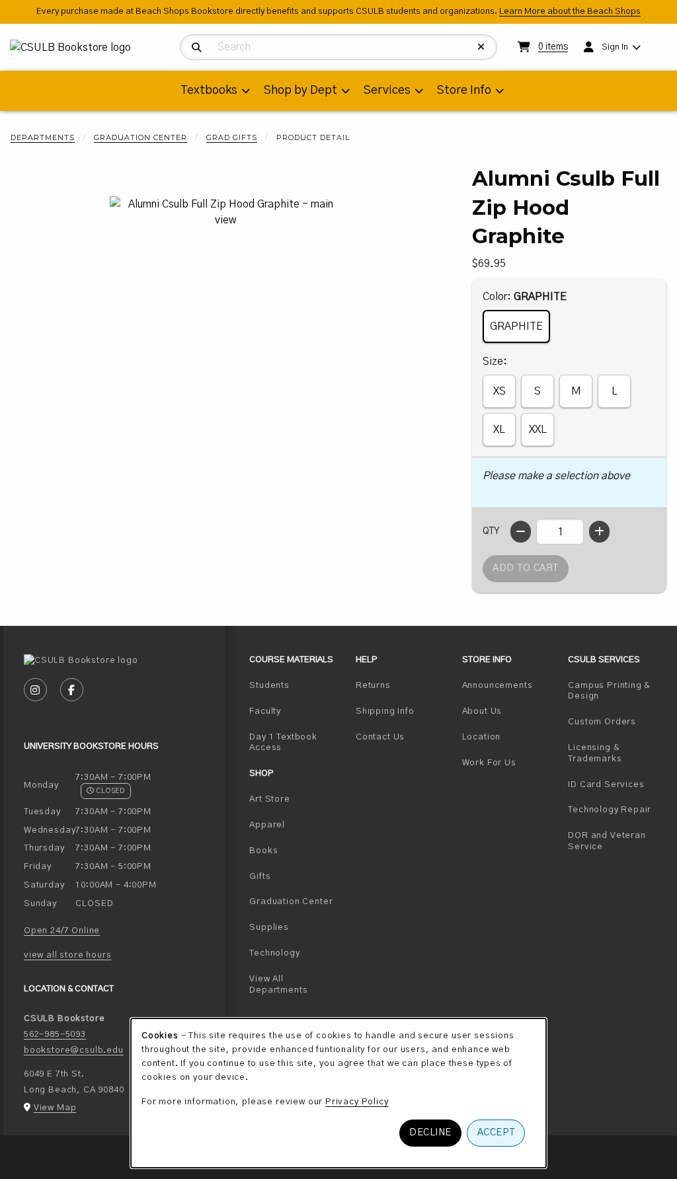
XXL (538, 429)
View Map (55, 1107)
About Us (482, 711)
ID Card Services (616, 784)
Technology (274, 953)
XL (499, 429)
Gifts (259, 876)
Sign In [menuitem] (615, 47)
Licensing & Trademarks (616, 753)
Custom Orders (616, 721)
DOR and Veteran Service (616, 841)
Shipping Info (385, 711)
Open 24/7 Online (62, 930)
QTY (491, 531)
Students (297, 685)
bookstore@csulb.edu (74, 1050)
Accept (496, 1132)
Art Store (269, 799)
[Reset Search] (481, 47)
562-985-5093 (55, 1034)
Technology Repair (616, 809)
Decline (430, 1132)
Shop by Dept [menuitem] (300, 90)
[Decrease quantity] (520, 532)
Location (481, 737)
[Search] (196, 47)
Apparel (267, 824)
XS (499, 391)
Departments (43, 137)
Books (263, 850)
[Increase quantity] (599, 532)
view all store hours (68, 955)
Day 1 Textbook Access (297, 742)
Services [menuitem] (387, 90)
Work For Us (510, 762)
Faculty (297, 711)
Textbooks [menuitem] (208, 90)
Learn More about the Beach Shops (570, 11)
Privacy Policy (357, 1101)
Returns (373, 685)
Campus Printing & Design (616, 691)
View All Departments (278, 984)
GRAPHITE (516, 326)
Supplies (269, 927)
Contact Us (380, 737)
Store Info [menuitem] (464, 90)
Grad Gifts (231, 137)
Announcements (497, 685)
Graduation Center (140, 137)
